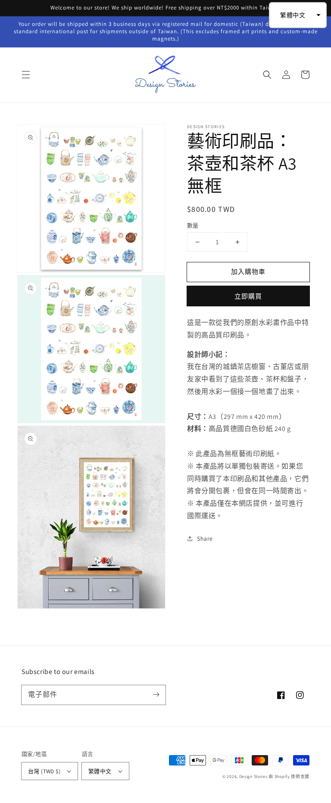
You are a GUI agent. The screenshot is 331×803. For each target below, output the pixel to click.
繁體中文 (100, 771)
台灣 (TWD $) (44, 771)
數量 (193, 225)
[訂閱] (156, 694)
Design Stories (254, 776)
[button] (25, 74)
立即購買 (248, 296)
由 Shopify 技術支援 (289, 776)
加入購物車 (248, 272)
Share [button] (205, 538)
